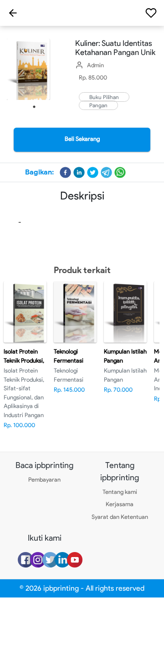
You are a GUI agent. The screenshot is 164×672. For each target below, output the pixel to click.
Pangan (98, 105)
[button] (65, 172)
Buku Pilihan (104, 97)
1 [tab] (34, 106)
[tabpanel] (34, 69)
